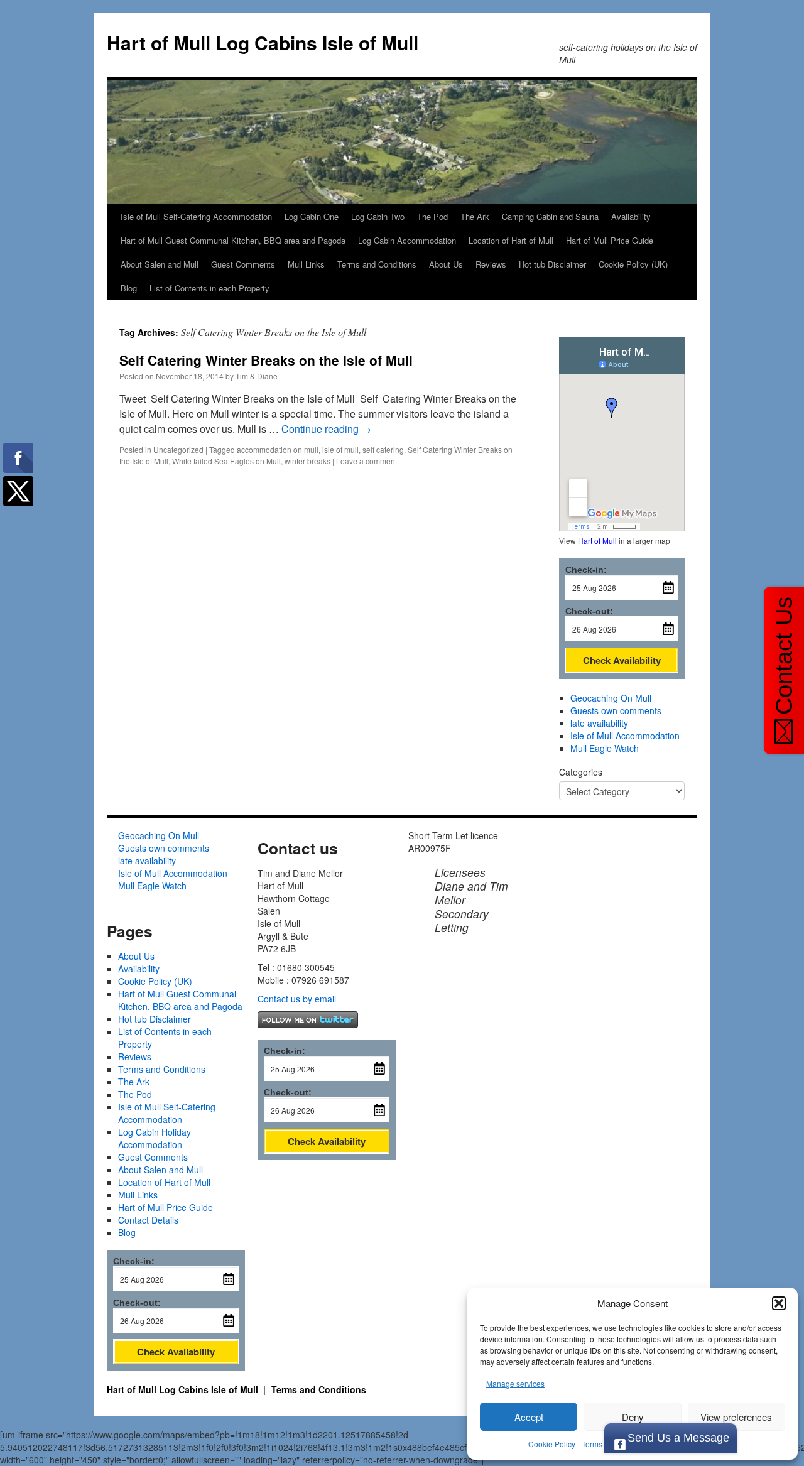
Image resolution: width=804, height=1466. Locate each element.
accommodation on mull (277, 449)
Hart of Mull (597, 540)
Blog (129, 288)
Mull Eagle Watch (604, 748)
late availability (599, 723)
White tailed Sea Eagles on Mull (226, 460)
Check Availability (622, 660)
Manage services (515, 1383)
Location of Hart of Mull (511, 240)
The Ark (474, 216)
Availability (631, 216)
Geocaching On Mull (610, 698)
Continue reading (326, 428)
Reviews (490, 264)
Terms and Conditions (376, 264)
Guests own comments (615, 710)
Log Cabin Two (378, 216)
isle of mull (340, 449)
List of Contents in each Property (209, 288)
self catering (383, 449)
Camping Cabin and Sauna (550, 216)
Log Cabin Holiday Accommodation (154, 1138)
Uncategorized (178, 449)
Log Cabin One (312, 216)
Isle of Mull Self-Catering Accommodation (196, 216)
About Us (446, 264)
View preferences (736, 1416)
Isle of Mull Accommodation (625, 735)
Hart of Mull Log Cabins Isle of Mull (262, 42)
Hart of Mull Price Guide (609, 240)
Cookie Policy (551, 1443)
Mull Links (306, 264)
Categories (580, 772)
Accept (528, 1416)
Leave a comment (366, 460)
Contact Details (148, 1220)
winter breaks (307, 460)
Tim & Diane (257, 376)
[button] (779, 1303)
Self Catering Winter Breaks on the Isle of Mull (266, 359)
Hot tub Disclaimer (552, 264)
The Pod (432, 216)
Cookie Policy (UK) (633, 264)
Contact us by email (297, 998)
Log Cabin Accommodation (407, 240)
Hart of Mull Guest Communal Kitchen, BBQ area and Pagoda (233, 240)
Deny (633, 1416)
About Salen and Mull (159, 264)
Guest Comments (243, 264)
